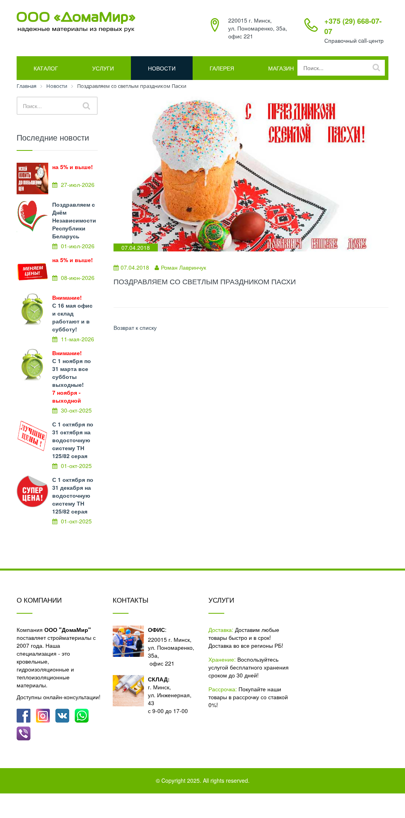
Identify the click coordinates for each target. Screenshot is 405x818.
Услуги (103, 68)
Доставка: (220, 629)
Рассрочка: (222, 689)
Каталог (46, 68)
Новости (162, 68)
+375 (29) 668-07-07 (353, 26)
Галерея (222, 68)
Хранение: (222, 659)
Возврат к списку (135, 327)
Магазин (281, 68)
